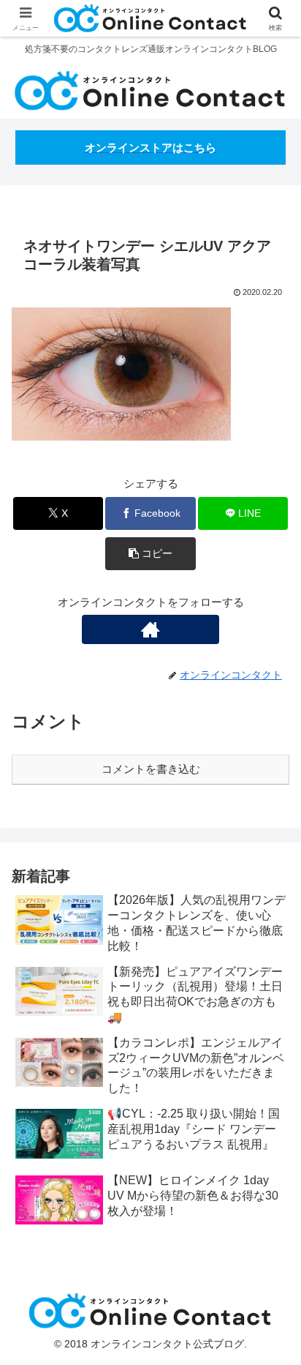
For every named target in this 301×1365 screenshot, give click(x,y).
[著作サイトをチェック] (150, 629)
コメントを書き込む (151, 769)
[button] (150, 553)
